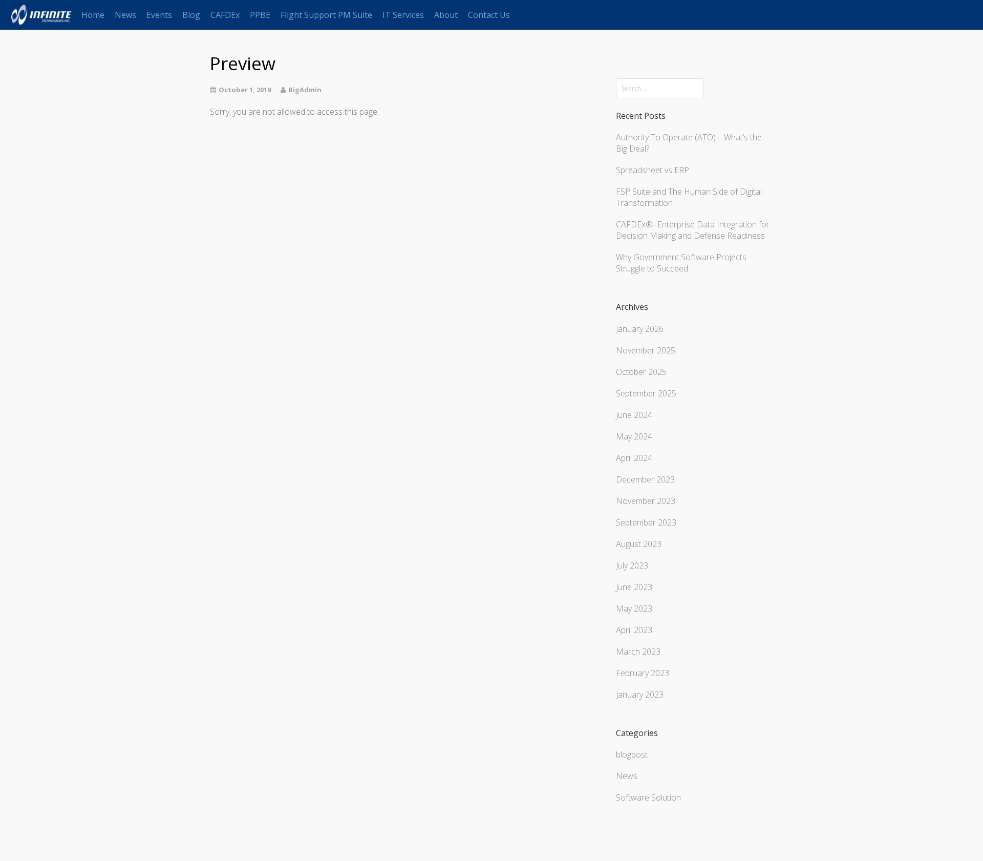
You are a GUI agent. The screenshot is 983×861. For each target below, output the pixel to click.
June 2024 (634, 415)
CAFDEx (225, 14)
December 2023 (645, 479)
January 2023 (640, 694)
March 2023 (638, 651)
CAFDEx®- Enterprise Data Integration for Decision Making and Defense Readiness (693, 230)
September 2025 (646, 393)
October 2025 (641, 371)
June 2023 (634, 587)
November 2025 (645, 350)
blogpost (632, 754)
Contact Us (489, 14)
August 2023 (638, 544)
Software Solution (648, 797)
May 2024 (634, 436)
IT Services (403, 14)
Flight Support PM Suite (326, 14)
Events (159, 14)
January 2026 (640, 328)
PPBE (260, 14)
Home (92, 14)
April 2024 (634, 458)
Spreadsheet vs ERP (652, 170)
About (446, 14)
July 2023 (632, 565)
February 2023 (642, 673)
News (125, 14)
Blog (191, 14)
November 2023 (645, 501)
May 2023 (634, 608)
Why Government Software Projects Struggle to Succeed (681, 262)
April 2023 (634, 630)
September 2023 (646, 522)
